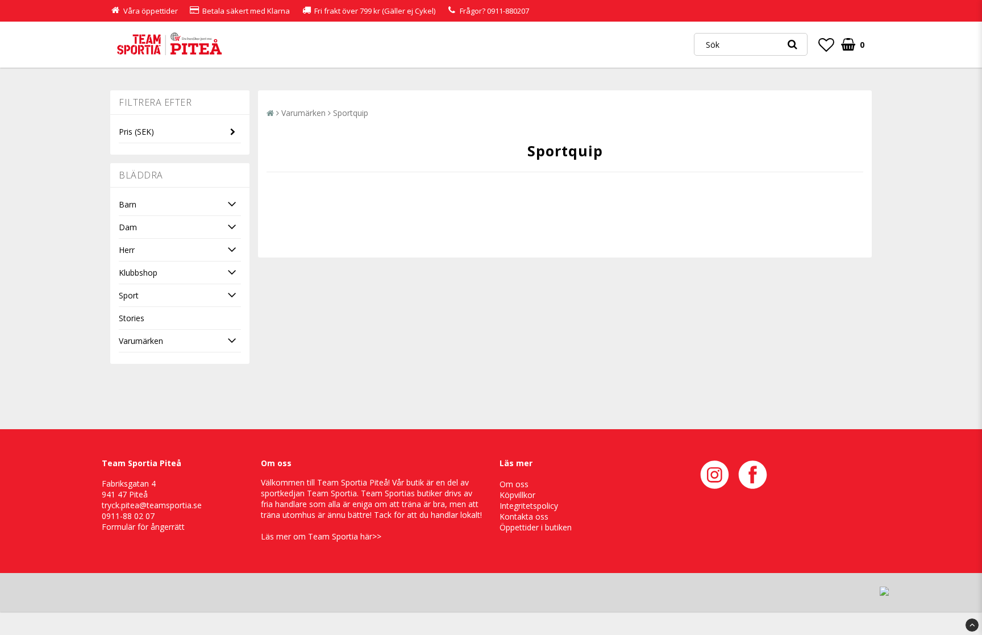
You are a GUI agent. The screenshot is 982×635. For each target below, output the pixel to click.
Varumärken (141, 340)
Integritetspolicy (529, 505)
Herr (127, 249)
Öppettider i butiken (536, 527)
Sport (129, 295)
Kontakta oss (524, 516)
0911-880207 (508, 11)
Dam (128, 227)
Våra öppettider (150, 11)
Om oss (514, 484)
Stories (131, 318)
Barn (127, 204)
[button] (826, 44)
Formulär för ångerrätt (143, 526)
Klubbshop (138, 272)
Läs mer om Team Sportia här (321, 536)
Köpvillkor (517, 494)
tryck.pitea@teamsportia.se (152, 505)
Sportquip (350, 112)
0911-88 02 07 (128, 516)
